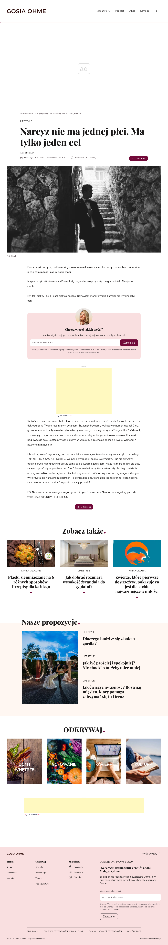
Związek (39, 878)
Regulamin (32, 931)
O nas (132, 11)
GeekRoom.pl (155, 939)
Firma (10, 861)
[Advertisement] (84, 391)
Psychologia (40, 873)
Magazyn (102, 11)
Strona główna (26, 113)
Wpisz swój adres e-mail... (111, 891)
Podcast (119, 11)
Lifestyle (38, 113)
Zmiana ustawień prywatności (105, 931)
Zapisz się (129, 342)
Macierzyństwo (42, 884)
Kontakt (144, 11)
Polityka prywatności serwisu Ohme (63, 931)
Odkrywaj (40, 861)
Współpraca (12, 873)
